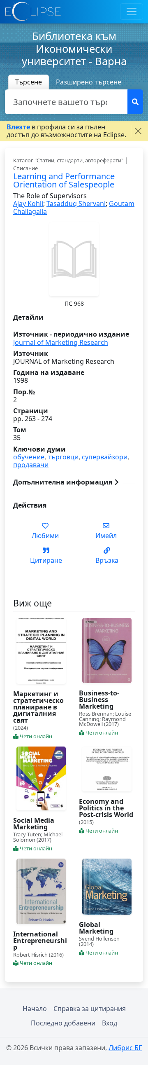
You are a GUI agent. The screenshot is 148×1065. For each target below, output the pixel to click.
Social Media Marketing (33, 823)
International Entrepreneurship (40, 940)
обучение (28, 456)
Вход (109, 1023)
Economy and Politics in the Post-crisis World (106, 808)
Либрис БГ (125, 1047)
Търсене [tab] (28, 82)
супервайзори (104, 456)
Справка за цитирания (89, 1008)
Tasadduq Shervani (76, 203)
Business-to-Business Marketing (99, 699)
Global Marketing (96, 928)
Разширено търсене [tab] (88, 82)
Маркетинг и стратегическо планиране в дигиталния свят (38, 707)
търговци (63, 456)
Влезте (18, 126)
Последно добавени (63, 1023)
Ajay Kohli (28, 203)
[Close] (137, 131)
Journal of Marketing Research (60, 342)
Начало (35, 1008)
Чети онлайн (35, 736)
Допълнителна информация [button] (63, 482)
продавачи (31, 464)
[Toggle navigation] (131, 11)
